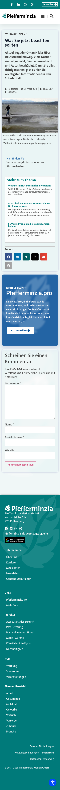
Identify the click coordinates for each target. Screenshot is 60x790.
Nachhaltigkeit (14, 649)
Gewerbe (11, 709)
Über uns (11, 557)
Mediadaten (13, 568)
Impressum (48, 752)
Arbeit (9, 693)
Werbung (11, 666)
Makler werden (15, 638)
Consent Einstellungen (42, 746)
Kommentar (13, 383)
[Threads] (20, 528)
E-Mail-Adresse (14, 437)
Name (9, 424)
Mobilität (11, 704)
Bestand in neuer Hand (19, 632)
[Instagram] (15, 528)
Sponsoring (12, 671)
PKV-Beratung (14, 627)
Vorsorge (11, 720)
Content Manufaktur (18, 579)
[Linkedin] (11, 528)
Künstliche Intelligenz (18, 643)
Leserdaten (12, 573)
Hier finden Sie (15, 158)
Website (9, 450)
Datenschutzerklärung (42, 759)
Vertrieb (11, 715)
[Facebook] (6, 528)
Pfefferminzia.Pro (16, 599)
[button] (43, 16)
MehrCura (12, 605)
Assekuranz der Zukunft (20, 621)
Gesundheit (13, 698)
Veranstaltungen (16, 677)
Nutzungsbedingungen (27, 752)
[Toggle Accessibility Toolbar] (52, 782)
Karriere (11, 562)
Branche (12, 92)
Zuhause (11, 726)
